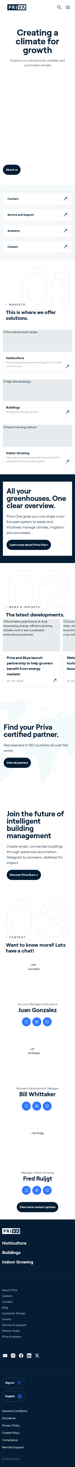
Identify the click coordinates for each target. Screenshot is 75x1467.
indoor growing (18, 153)
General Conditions (14, 1410)
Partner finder (11, 1330)
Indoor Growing (17, 1261)
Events (6, 1319)
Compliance (10, 1440)
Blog (5, 1307)
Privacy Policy (11, 1425)
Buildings (11, 1252)
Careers (7, 1295)
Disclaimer (9, 1418)
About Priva (9, 1290)
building (37, 147)
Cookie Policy (10, 1432)
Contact (7, 1301)
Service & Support (14, 1325)
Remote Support (13, 1447)
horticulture (15, 147)
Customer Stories (13, 1313)
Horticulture (14, 1243)
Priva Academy (11, 1336)
